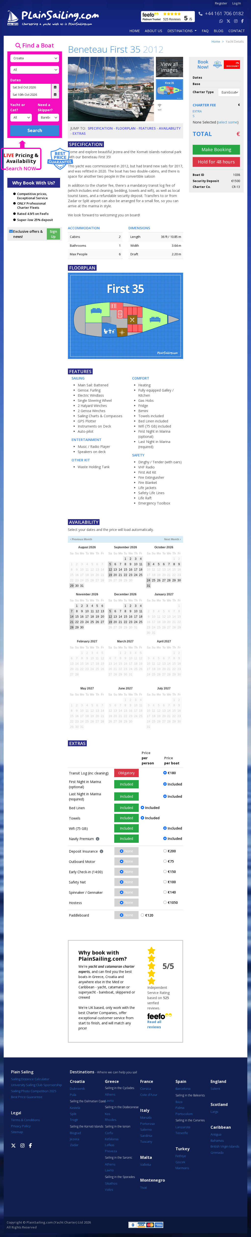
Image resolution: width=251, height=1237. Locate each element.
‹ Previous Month (81, 539)
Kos (107, 1114)
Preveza (111, 1151)
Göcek (180, 1162)
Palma (180, 1107)
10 (136, 564)
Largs (214, 1111)
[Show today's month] (122, 539)
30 (77, 586)
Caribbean (221, 1127)
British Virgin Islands (225, 1146)
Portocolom (184, 1114)
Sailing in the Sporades (120, 1177)
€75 (171, 861)
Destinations (82, 1072)
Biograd (75, 1133)
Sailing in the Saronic (118, 1157)
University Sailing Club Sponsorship (36, 1085)
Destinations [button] (180, 30)
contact (236, 30)
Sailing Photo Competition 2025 (33, 1091)
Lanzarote (183, 1127)
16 (130, 569)
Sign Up (53, 234)
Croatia (77, 1081)
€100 (172, 882)
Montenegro (152, 1180)
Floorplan (126, 128)
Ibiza (179, 1102)
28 (169, 580)
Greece (112, 1081)
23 (130, 575)
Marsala (145, 1117)
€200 (172, 851)
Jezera (74, 1139)
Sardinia (146, 1135)
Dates (15, 80)
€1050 (173, 902)
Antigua (216, 1134)
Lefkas (109, 1145)
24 (136, 575)
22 (125, 575)
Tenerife (182, 1133)
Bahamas (217, 1140)
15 (125, 569)
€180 (172, 773)
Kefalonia (111, 1139)
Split (73, 1114)
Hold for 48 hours (216, 162)
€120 (149, 915)
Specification (100, 128)
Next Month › (172, 539)
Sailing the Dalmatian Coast (88, 1101)
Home (134, 30)
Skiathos (111, 1183)
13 (115, 569)
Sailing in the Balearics (190, 1095)
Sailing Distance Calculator (30, 1079)
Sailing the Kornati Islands (86, 1126)
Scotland (219, 1104)
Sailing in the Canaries (190, 1120)
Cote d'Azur (148, 1094)
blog (218, 30)
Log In (236, 3)
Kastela (75, 1107)
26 (159, 580)
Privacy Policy (21, 1126)
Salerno (146, 1129)
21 (120, 575)
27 (164, 580)
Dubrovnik (77, 1088)
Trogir (74, 1119)
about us (153, 30)
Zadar (74, 1145)
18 (140, 569)
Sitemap (17, 1132)
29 (72, 586)
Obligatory (126, 773)
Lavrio (109, 1100)
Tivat (143, 1187)
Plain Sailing (22, 1072)
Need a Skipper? (45, 107)
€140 (172, 892)
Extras (79, 133)
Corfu (109, 1133)
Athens (110, 1094)
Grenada (217, 1152)
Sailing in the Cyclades (119, 1088)
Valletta (145, 1164)
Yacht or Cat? (17, 107)
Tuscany (146, 1141)
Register (221, 3)
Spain (181, 1081)
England (218, 1081)
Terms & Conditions (25, 1120)
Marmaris (182, 1168)
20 (115, 575)
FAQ (205, 30)
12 (110, 569)
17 (136, 569)
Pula (73, 1094)
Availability (170, 128)
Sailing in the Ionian (117, 1126)
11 (140, 564)
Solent (215, 1088)
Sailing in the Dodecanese (122, 1107)
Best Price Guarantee (26, 1097)
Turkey (182, 1149)
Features (147, 128)
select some (227, 122)
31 (82, 586)
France (146, 1081)
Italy (144, 1110)
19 (110, 575)
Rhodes (110, 1119)
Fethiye (181, 1156)
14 (120, 569)
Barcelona (183, 1088)
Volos (109, 1189)
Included (126, 784)
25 (140, 575)
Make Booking (216, 149)
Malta (146, 1157)
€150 (172, 871)
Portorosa (147, 1123)
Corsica (145, 1088)
